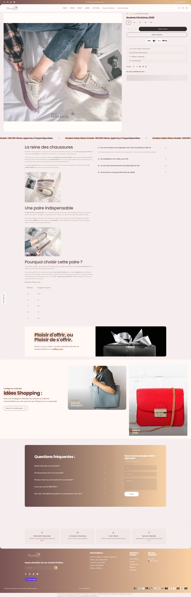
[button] (3, 298)
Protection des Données (97, 562)
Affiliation (133, 567)
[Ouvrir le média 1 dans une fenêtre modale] (63, 72)
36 (134, 22)
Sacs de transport (76, 404)
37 (140, 22)
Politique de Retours (96, 568)
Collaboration (134, 564)
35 (128, 22)
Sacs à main (136, 431)
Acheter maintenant (157, 35)
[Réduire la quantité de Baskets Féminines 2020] (128, 29)
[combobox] (181, 2)
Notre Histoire (134, 559)
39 (151, 22)
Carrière (132, 562)
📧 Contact (151, 559)
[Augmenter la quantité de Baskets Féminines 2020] (135, 29)
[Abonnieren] (55, 567)
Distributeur (133, 570)
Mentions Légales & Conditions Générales (103, 557)
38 (145, 22)
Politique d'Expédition (97, 565)
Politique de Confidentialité (98, 560)
